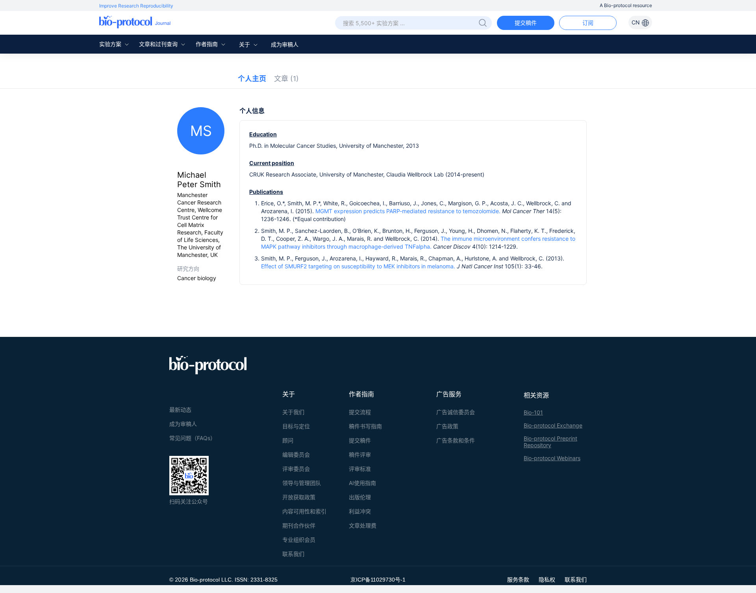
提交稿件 (526, 22)
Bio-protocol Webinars (552, 458)
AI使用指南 (362, 483)
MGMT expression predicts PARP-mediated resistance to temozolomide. (407, 211)
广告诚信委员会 (455, 412)
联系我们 (293, 553)
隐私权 (547, 579)
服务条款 (518, 579)
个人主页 (252, 78)
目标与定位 (296, 426)
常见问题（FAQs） (192, 438)
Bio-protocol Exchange (553, 425)
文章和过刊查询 (159, 44)
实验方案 (111, 44)
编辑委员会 (296, 454)
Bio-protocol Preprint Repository (550, 441)
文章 (286, 78)
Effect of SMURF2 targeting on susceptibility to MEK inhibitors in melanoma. (358, 266)
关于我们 (293, 412)
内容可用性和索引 (304, 511)
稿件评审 (360, 454)
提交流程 (360, 412)
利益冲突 (360, 511)
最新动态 (180, 409)
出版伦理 (360, 497)
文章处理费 (362, 525)
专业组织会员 (298, 539)
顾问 (287, 440)
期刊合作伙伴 (298, 525)
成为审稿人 (284, 44)
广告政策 (447, 426)
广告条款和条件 (455, 440)
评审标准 (360, 468)
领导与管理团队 (301, 483)
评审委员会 (296, 468)
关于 (245, 44)
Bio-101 (533, 412)
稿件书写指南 (365, 426)
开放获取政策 (298, 497)
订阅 (587, 22)
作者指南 (207, 44)
